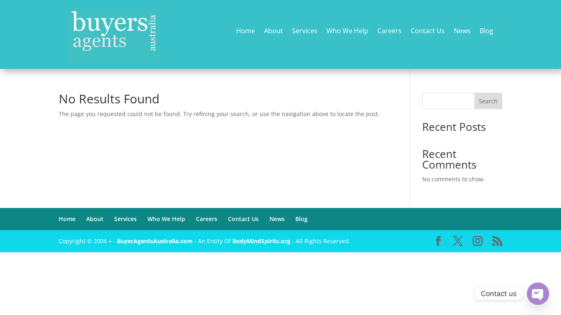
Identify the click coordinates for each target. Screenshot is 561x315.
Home (245, 31)
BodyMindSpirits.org (261, 241)
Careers (389, 31)
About (273, 31)
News (462, 31)
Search (488, 101)
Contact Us (428, 31)
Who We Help (347, 31)
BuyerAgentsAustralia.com (155, 241)
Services (304, 31)
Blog (486, 31)
